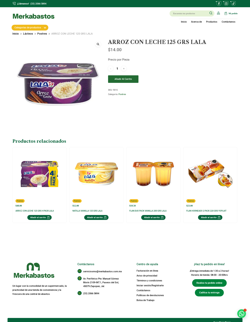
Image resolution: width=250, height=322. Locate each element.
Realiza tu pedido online (209, 283)
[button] (98, 44)
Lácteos (28, 33)
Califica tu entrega (209, 292)
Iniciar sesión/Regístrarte (150, 285)
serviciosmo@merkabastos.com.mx (102, 271)
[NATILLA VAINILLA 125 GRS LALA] (96, 178)
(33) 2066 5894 (91, 293)
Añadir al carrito (123, 79)
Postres (42, 33)
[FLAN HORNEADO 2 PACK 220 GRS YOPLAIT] (210, 178)
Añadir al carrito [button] (38, 217)
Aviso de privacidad (147, 275)
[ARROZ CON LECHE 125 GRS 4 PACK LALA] (39, 178)
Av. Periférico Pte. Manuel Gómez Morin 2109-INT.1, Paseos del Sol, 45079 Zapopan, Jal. (101, 282)
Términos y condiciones (149, 280)
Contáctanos (143, 290)
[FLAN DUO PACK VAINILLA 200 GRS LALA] (153, 178)
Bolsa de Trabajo (146, 300)
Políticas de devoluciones (150, 295)
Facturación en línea (147, 270)
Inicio (15, 33)
